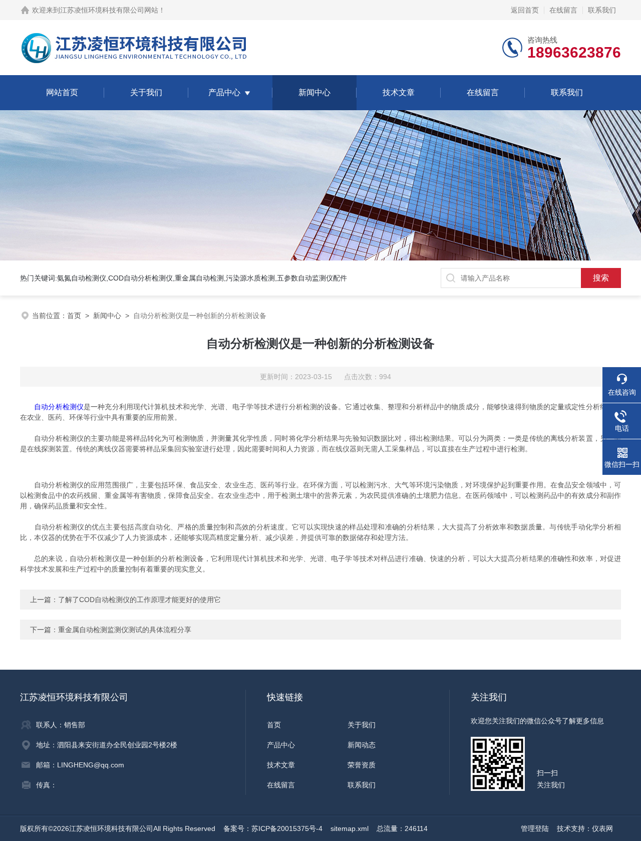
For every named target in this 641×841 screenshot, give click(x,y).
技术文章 (399, 92)
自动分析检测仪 (59, 407)
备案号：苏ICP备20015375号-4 (273, 828)
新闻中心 (314, 92)
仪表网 (602, 828)
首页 (74, 316)
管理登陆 (535, 828)
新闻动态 (362, 745)
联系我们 (602, 10)
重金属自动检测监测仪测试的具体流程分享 (124, 630)
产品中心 (224, 92)
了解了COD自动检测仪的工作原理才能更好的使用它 (139, 600)
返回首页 (525, 10)
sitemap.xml (350, 828)
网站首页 (62, 92)
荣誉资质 (362, 765)
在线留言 (563, 10)
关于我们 (146, 92)
